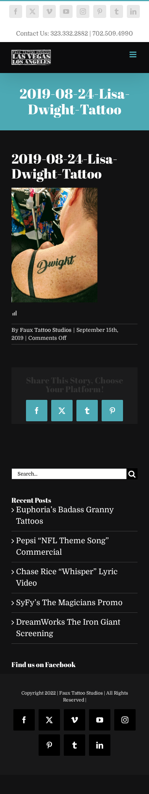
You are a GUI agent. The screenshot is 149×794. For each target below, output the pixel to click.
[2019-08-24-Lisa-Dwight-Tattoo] (54, 193)
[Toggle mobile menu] (134, 54)
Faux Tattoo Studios (45, 330)
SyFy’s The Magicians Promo (69, 602)
